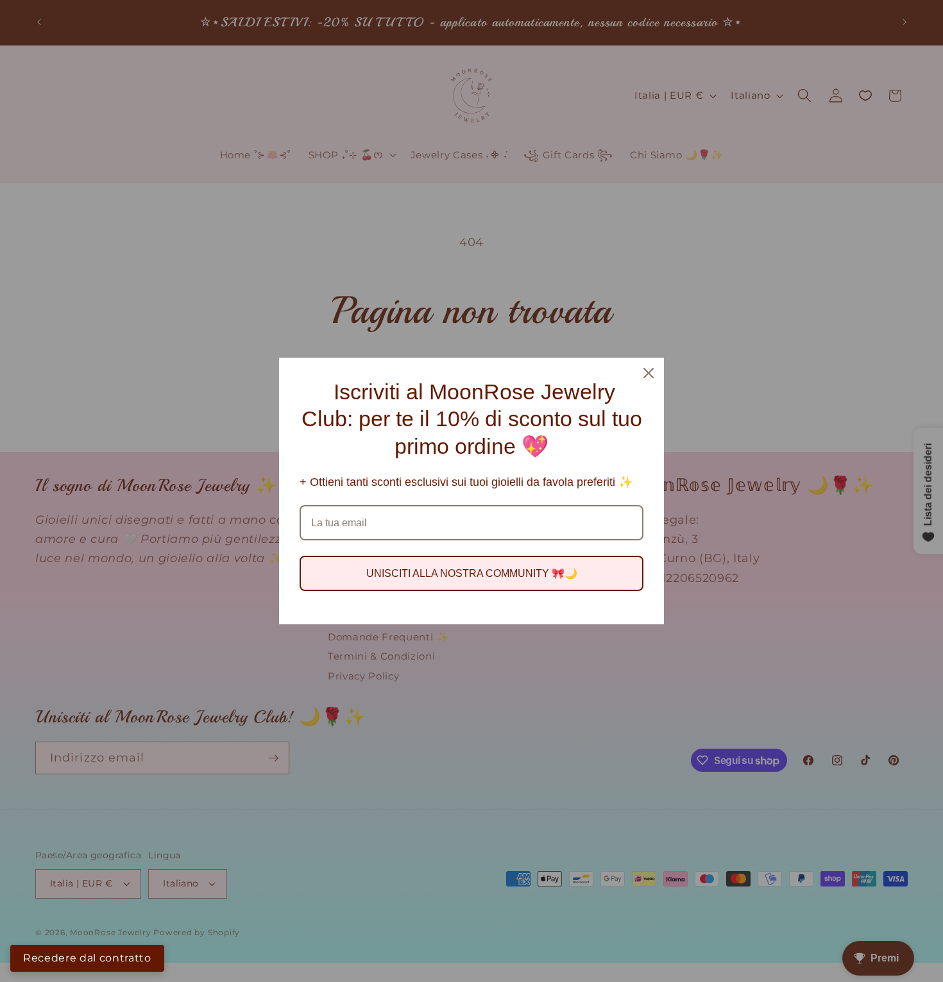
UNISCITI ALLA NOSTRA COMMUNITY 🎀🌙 (471, 573)
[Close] (648, 373)
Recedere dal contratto (87, 958)
